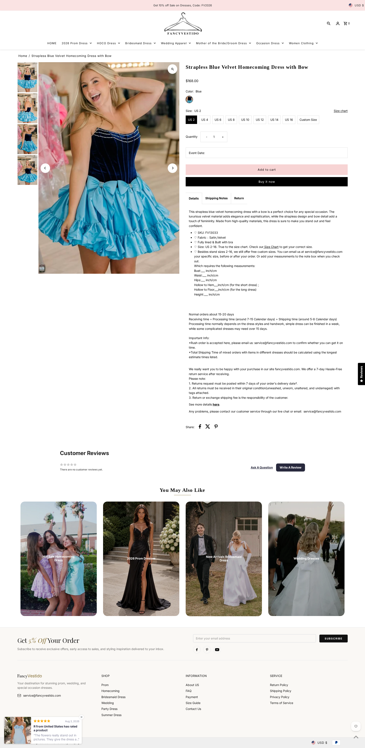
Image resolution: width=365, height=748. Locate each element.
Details (194, 198)
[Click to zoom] (172, 69)
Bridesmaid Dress (113, 697)
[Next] (172, 168)
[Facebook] (197, 649)
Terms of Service (281, 703)
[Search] (328, 23)
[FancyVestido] (182, 23)
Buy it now (267, 181)
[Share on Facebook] (200, 427)
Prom (105, 685)
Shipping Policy (280, 691)
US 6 (218, 119)
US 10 (245, 119)
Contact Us (193, 709)
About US (192, 685)
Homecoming (110, 691)
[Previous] (45, 168)
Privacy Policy (279, 697)
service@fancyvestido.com (42, 695)
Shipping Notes (216, 198)
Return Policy (279, 685)
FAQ (189, 691)
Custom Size (308, 119)
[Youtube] (217, 649)
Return (239, 198)
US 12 (260, 119)
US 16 (289, 119)
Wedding (107, 703)
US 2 (191, 119)
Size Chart (271, 247)
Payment (192, 697)
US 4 (204, 119)
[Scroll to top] (356, 737)
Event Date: (197, 153)
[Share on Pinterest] (216, 427)
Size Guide (193, 703)
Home (22, 56)
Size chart (341, 111)
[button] (262, 467)
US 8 (231, 119)
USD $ (359, 5)
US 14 (274, 119)
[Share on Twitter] (207, 427)
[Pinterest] (207, 649)
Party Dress (109, 709)
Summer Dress (111, 715)
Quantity (191, 136)
